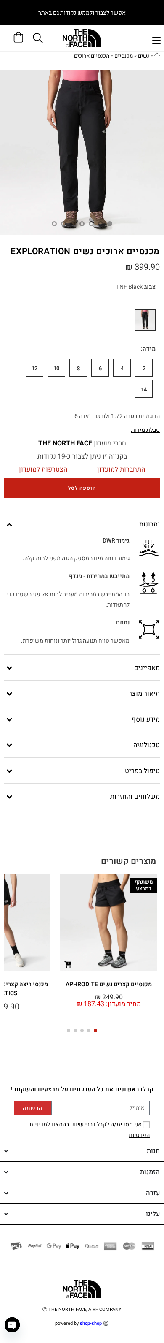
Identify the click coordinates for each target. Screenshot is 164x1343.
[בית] (157, 56)
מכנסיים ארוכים (91, 56)
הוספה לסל (82, 488)
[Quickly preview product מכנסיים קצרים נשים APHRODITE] (68, 964)
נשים (143, 56)
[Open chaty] (12, 1324)
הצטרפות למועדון (43, 469)
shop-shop (91, 1323)
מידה (149, 349)
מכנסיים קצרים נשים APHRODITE (109, 984)
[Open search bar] (39, 38)
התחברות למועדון (121, 469)
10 (56, 368)
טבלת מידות (145, 430)
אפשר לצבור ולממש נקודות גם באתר (82, 12)
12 (34, 368)
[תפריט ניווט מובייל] (156, 39)
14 (144, 389)
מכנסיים (123, 56)
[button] (95, 1030)
